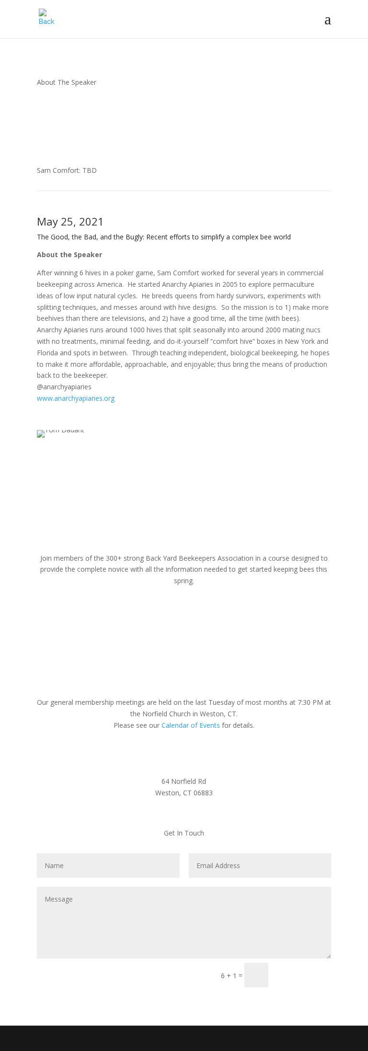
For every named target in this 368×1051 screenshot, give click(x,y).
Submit (304, 975)
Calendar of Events (190, 725)
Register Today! (184, 463)
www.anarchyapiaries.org (76, 398)
